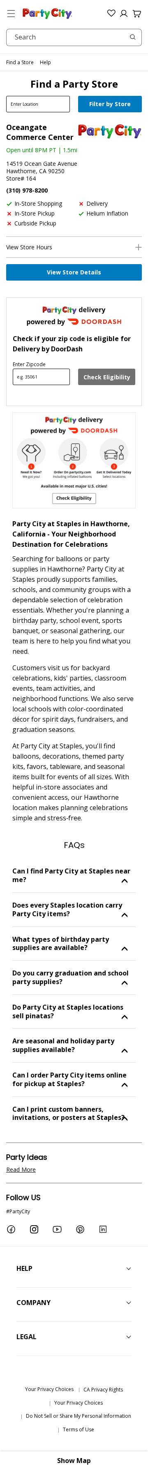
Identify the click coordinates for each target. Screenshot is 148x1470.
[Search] (133, 37)
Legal (26, 1336)
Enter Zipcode (29, 364)
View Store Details (74, 272)
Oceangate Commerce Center (40, 132)
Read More (21, 1169)
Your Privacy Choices (49, 1389)
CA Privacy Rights (103, 1389)
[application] (111, 105)
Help (45, 62)
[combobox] (74, 37)
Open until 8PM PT (31, 150)
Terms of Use (78, 1429)
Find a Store (20, 62)
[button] (11, 14)
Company (33, 1302)
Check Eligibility (106, 377)
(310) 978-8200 (27, 190)
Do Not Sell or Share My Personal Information (78, 1415)
